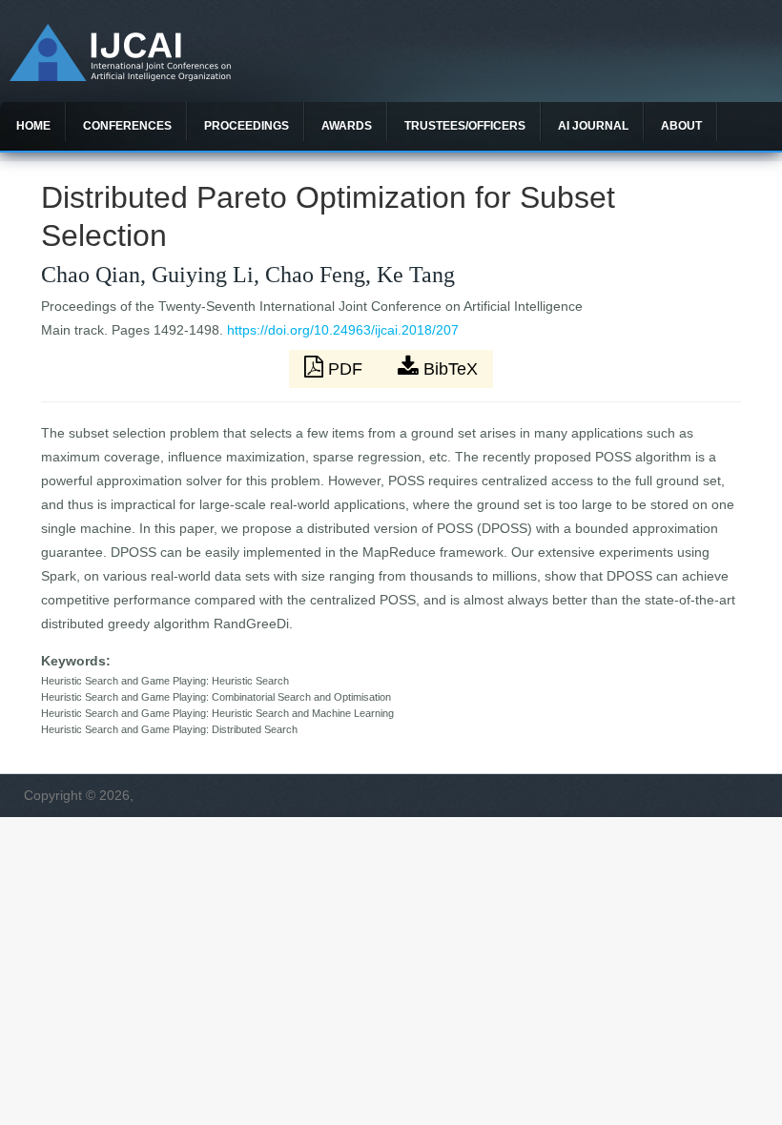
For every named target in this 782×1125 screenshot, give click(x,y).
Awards (346, 126)
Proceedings (246, 126)
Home (33, 126)
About (681, 126)
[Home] (120, 76)
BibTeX (448, 368)
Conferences (127, 126)
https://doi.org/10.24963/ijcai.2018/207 (343, 330)
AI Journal (593, 126)
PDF (345, 368)
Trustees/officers (464, 126)
